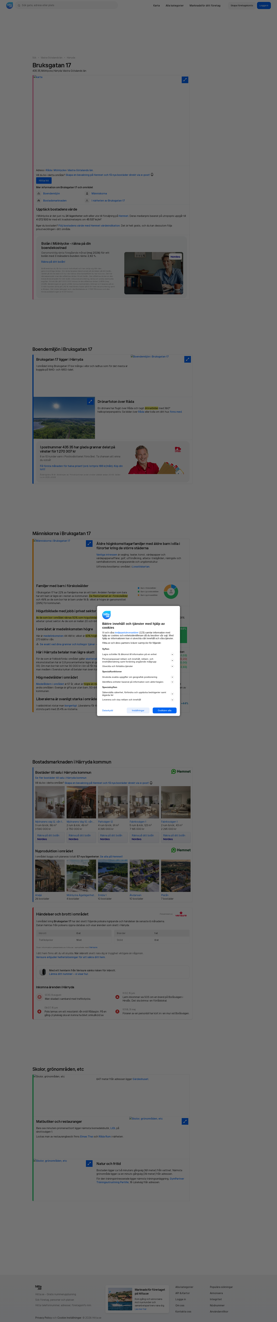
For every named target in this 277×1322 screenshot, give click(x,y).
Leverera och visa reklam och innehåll (121, 699)
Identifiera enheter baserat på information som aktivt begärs (132, 682)
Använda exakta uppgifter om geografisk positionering (129, 677)
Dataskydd (107, 710)
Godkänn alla (164, 710)
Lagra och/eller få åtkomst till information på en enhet (129, 654)
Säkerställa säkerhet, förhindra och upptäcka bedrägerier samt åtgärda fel (134, 693)
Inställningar (138, 710)
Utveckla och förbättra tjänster (117, 666)
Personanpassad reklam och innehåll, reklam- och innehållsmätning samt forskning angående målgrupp (129, 660)
